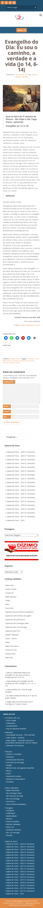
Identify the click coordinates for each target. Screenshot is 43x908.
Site (5, 417)
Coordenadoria (11, 726)
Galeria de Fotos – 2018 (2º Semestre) (21, 505)
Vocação (9, 835)
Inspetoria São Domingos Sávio (17, 623)
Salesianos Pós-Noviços (15, 745)
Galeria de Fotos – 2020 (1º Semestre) (21, 494)
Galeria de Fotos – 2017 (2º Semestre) (21, 513)
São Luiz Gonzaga (12, 799)
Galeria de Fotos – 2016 (15, 520)
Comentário (9, 382)
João (32, 361)
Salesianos (9, 732)
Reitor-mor (10, 827)
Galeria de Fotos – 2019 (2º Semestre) (21, 497)
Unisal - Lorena (11, 638)
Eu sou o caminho (13, 361)
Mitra (7, 604)
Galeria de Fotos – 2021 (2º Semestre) (21, 482)
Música (8, 771)
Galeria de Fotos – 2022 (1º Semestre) (21, 478)
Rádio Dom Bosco (12, 646)
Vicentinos (10, 782)
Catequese (10, 757)
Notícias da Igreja (12, 821)
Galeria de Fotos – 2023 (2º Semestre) (21, 467)
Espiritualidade (11, 816)
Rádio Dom (9, 585)
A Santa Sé (9, 593)
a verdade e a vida (33, 359)
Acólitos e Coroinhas (13, 754)
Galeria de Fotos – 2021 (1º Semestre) (21, 486)
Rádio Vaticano (10, 597)
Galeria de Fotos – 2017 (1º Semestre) (21, 516)
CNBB (7, 600)
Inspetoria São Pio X (12, 631)
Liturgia (9, 765)
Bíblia (5, 361)
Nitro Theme (18, 901)
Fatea (7, 642)
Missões (9, 819)
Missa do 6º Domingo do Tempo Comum (19, 703)
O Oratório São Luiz (12, 718)
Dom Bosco (10, 801)
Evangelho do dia (25, 361)
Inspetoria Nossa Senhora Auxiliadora (19, 612)
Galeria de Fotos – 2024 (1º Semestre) (21, 463)
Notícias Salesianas (13, 824)
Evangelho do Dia (15, 359)
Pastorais (8, 751)
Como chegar (11, 720)
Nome (6, 406)
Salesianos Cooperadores (15, 779)
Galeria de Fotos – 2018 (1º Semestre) (21, 509)
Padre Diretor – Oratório (15, 738)
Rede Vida (9, 657)
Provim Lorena (10, 589)
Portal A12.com (11, 650)
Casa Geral (9, 608)
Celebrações (10, 723)
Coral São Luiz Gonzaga (15, 762)
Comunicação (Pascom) (15, 760)
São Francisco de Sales (14, 796)
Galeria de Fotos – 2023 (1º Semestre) (21, 471)
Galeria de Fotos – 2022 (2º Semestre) (21, 475)
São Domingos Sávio (14, 793)
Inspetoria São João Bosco (15, 619)
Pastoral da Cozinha (13, 776)
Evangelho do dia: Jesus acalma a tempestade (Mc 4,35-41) (17, 676)
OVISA (8, 773)
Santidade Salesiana (13, 830)
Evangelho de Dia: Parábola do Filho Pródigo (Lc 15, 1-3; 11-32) (20, 683)
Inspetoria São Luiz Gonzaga (16, 627)
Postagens (9, 808)
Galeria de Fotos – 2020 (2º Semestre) (21, 490)
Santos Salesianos (12, 788)
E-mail (6, 411)
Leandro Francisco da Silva (26, 75)
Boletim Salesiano (12, 635)
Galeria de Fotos (11, 841)
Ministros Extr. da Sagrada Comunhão (20, 768)
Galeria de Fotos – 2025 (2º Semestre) (21, 452)
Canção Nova (10, 654)
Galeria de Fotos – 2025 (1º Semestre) (21, 456)
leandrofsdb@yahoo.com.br (30, 325)
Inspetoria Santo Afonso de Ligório (18, 616)
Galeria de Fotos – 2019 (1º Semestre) (21, 501)
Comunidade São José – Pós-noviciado (20, 735)
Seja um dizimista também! (16, 729)
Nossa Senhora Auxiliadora (16, 804)
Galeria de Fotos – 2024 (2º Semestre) (21, 459)
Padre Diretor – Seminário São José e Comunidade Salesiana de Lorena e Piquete (21, 741)
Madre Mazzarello (12, 790)
